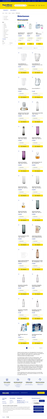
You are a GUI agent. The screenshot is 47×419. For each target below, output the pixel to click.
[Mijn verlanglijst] (36, 5)
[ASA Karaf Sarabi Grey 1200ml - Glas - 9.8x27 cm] (37, 204)
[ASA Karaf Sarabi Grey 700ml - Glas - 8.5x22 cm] (23, 229)
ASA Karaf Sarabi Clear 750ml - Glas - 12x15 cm (22, 212)
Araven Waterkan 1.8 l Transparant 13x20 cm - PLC (37, 64)
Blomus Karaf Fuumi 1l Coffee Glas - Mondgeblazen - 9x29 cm (37, 261)
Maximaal (11, 44)
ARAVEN (5, 25)
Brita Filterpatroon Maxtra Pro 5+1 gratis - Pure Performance (21, 33)
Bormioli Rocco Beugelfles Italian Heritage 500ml (36, 286)
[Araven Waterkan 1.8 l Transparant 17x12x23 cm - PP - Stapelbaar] (23, 81)
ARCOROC (5, 27)
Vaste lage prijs (6, 19)
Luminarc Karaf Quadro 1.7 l (30, 33)
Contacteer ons (41, 392)
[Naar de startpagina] (7, 5)
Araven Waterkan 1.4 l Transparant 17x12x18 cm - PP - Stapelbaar (23, 64)
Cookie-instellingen (38, 411)
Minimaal (3, 44)
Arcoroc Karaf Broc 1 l (36, 88)
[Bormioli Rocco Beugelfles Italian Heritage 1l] (23, 278)
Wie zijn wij (4, 401)
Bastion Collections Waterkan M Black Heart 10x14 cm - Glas (23, 261)
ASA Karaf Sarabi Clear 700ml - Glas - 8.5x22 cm (36, 187)
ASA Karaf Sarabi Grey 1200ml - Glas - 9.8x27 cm (36, 212)
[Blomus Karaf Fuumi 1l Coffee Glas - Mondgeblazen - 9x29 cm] (37, 253)
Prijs (3, 41)
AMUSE (5, 24)
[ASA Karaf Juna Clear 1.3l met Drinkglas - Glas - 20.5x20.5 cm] (23, 106)
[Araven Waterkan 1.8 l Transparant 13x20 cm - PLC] (37, 57)
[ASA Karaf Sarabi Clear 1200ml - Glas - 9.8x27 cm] (23, 180)
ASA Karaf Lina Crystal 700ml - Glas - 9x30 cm (37, 114)
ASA (4, 28)
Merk (3, 22)
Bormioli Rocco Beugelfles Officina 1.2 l (23, 310)
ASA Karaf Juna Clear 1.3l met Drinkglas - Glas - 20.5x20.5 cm (23, 114)
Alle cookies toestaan (38, 406)
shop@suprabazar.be (15, 392)
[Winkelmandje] (39, 5)
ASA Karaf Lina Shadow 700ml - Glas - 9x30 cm (22, 138)
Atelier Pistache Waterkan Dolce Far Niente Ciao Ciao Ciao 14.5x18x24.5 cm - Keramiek (37, 237)
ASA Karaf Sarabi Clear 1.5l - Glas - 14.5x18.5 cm (37, 163)
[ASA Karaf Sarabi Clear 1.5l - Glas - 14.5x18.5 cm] (37, 155)
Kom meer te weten (5, 411)
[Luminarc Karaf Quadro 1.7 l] (30, 26)
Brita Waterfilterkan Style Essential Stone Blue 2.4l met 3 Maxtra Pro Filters (39, 33)
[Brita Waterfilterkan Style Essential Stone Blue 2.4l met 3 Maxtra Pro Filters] (39, 26)
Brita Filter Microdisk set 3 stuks (23, 335)
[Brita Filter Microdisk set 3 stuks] (23, 327)
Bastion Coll (5, 31)
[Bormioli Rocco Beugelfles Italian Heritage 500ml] (37, 278)
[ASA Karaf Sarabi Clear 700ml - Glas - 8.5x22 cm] (37, 180)
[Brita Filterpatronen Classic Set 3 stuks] (37, 327)
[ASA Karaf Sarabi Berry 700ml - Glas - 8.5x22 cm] (23, 155)
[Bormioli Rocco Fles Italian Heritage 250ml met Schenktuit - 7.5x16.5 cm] (37, 303)
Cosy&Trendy (6, 37)
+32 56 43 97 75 (24, 392)
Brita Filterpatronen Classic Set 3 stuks (37, 335)
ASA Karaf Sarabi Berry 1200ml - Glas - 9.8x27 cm (36, 138)
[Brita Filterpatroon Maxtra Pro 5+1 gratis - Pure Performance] (21, 26)
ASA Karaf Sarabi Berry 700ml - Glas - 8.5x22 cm (22, 163)
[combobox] (19, 5)
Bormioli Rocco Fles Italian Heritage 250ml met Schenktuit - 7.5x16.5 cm (36, 310)
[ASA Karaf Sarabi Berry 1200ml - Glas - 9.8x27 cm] (37, 130)
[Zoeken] (25, 5)
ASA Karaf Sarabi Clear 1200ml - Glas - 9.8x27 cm (23, 187)
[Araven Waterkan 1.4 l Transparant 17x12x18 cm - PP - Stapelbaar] (23, 57)
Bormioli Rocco (6, 34)
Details (21, 43)
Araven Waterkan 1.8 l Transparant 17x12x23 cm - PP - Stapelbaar (23, 89)
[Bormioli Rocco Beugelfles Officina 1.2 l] (23, 303)
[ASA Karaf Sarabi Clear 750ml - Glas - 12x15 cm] (23, 204)
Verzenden (42, 400)
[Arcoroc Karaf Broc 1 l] (37, 81)
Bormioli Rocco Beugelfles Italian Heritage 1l (23, 286)
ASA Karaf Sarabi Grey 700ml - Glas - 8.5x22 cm (23, 237)
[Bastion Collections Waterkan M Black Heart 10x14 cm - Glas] (23, 253)
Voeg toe (24, 72)
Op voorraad (6, 16)
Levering (11, 400)
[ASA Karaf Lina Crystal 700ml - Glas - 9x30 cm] (37, 106)
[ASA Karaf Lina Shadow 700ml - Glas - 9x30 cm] (23, 130)
